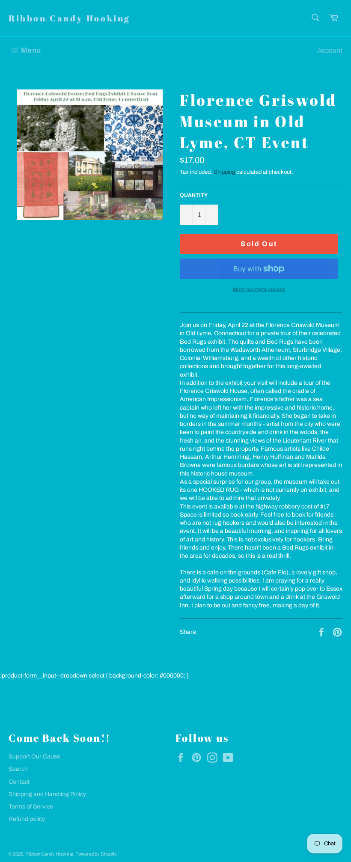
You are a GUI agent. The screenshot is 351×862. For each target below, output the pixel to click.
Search (18, 769)
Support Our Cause (34, 756)
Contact (19, 782)
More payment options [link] (259, 289)
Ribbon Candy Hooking (69, 18)
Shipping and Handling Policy (47, 794)
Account (329, 50)
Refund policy (27, 819)
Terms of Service (31, 806)
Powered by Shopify (96, 853)
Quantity (194, 195)
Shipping (224, 172)
